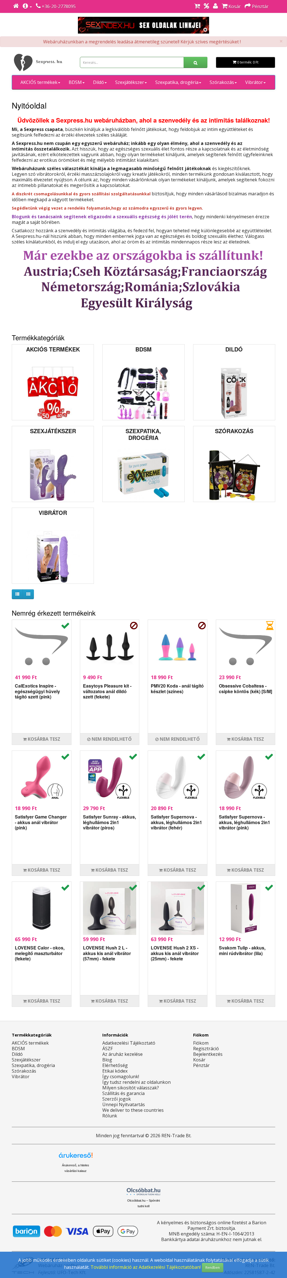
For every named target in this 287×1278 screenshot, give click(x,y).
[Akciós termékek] (206, 6)
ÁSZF (107, 1048)
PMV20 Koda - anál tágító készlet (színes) (177, 688)
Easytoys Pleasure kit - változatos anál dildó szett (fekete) (107, 691)
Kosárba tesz (43, 739)
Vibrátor (254, 82)
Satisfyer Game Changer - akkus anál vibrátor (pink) (41, 822)
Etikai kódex (115, 1071)
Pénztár (201, 1065)
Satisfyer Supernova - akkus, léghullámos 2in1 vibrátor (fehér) (176, 822)
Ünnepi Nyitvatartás (123, 1104)
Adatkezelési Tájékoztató (128, 1043)
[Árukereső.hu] (75, 1157)
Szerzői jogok (116, 1099)
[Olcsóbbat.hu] (143, 1191)
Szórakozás (222, 82)
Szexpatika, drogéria (176, 82)
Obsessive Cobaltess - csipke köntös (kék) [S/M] (245, 688)
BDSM (75, 82)
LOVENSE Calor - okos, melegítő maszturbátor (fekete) (39, 953)
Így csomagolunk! (120, 1076)
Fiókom (201, 1043)
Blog (107, 1060)
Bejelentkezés (208, 1054)
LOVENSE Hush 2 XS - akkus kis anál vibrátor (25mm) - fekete (175, 953)
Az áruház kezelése (122, 1054)
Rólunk (109, 1116)
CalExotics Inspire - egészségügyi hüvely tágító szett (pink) (37, 691)
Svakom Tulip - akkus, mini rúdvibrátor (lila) (242, 950)
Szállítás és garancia (123, 1093)
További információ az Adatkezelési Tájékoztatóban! (146, 1267)
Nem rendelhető (111, 739)
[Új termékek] (197, 6)
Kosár (199, 1060)
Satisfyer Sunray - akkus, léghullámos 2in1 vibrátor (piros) (109, 822)
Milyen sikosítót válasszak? (130, 1088)
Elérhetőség (115, 1065)
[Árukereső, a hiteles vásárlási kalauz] (212, 1160)
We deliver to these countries (133, 1110)
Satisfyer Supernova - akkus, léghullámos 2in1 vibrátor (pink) (244, 822)
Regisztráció (206, 1048)
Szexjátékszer (129, 82)
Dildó (98, 82)
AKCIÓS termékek (38, 82)
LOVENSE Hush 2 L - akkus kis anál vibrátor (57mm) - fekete (107, 953)
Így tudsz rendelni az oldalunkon (136, 1082)
